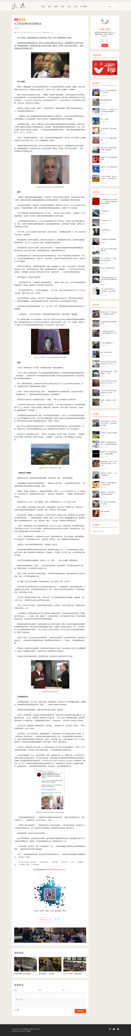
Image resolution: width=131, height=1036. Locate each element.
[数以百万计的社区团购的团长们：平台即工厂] (96, 92)
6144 (101, 39)
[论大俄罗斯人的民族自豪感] (96, 241)
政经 (56, 6)
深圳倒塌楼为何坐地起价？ (23, 973)
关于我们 (84, 6)
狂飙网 (102, 531)
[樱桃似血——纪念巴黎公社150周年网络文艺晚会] (96, 494)
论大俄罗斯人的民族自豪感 (108, 239)
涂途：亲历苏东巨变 (106, 352)
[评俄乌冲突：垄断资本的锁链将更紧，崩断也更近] (96, 149)
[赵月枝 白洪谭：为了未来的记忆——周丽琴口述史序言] (96, 314)
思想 (49, 6)
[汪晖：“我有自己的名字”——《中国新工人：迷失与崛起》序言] (96, 291)
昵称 (16, 990)
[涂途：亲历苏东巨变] (96, 354)
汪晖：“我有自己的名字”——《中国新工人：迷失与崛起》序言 (109, 291)
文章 (101, 41)
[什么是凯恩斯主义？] (96, 232)
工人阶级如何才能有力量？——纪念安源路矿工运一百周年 (109, 333)
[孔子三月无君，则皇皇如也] (74, 964)
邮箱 (40, 990)
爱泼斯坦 (22, 19)
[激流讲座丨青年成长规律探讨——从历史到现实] (96, 484)
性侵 (16, 19)
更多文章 (105, 45)
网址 (63, 990)
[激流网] (20, 6)
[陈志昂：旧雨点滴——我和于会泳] (96, 402)
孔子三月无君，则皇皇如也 (72, 973)
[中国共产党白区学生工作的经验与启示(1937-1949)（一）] (96, 392)
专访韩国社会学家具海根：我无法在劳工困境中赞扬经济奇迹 (109, 279)
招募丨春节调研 (105, 511)
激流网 (47, 32)
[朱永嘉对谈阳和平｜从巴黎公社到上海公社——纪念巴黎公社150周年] (96, 423)
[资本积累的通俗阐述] (96, 102)
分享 (57, 920)
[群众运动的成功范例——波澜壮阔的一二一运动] (96, 373)
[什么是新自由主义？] (96, 222)
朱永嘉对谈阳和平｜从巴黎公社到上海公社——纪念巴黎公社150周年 (109, 423)
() (44, 920)
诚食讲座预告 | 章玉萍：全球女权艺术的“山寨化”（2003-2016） (109, 463)
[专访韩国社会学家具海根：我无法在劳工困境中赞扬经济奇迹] (96, 279)
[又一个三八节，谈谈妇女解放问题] (96, 140)
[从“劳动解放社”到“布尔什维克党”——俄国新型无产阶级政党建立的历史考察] (96, 201)
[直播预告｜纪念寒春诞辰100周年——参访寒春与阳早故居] (96, 444)
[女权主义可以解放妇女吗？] (96, 270)
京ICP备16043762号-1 (34, 1029)
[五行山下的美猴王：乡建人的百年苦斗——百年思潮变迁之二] (96, 178)
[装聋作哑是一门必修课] (50, 964)
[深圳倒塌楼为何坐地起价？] (25, 964)
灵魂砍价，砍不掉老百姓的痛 (109, 167)
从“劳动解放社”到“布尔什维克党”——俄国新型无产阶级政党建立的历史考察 (109, 201)
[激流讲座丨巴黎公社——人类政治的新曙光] (96, 475)
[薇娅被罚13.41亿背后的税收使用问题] (96, 159)
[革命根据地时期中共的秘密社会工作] (96, 323)
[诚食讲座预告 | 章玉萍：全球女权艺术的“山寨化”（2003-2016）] (96, 463)
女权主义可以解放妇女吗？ (108, 268)
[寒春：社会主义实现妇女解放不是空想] (96, 251)
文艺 (75, 6)
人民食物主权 (95, 531)
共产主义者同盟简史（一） (108, 343)
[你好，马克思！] (96, 121)
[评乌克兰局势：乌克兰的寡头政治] (96, 130)
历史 (69, 6)
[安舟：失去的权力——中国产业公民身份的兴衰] (96, 260)
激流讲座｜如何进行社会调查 (109, 433)
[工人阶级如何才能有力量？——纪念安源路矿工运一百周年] (96, 333)
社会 (62, 6)
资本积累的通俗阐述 (106, 100)
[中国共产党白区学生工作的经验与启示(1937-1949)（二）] (96, 383)
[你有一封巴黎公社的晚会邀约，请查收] (96, 504)
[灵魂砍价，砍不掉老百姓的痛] (96, 169)
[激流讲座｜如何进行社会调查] (96, 435)
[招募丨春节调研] (96, 513)
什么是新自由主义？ (106, 220)
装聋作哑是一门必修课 (46, 973)
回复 (107, 41)
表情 (17, 1010)
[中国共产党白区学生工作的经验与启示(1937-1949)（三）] (96, 363)
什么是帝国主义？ (105, 211)
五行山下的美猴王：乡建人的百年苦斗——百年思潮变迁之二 (109, 178)
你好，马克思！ (105, 119)
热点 (43, 6)
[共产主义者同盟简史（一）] (96, 345)
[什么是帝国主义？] (96, 213)
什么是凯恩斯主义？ (106, 230)
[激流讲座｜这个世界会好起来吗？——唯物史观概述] (96, 454)
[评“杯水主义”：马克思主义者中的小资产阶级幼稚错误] (96, 111)
